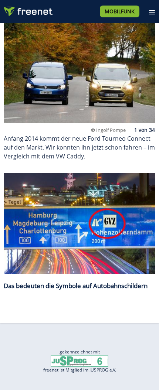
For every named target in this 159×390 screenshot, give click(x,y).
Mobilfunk (120, 11)
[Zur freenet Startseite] (27, 9)
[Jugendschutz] (79, 361)
